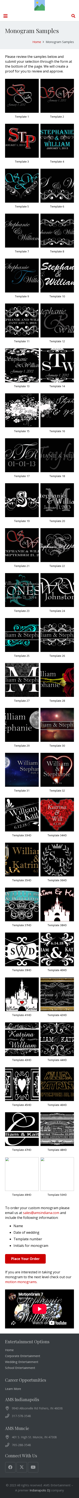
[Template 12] (57, 325)
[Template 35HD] (22, 864)
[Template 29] (22, 729)
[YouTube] (33, 1467)
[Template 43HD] (22, 1044)
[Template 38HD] (57, 909)
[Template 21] (22, 549)
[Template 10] (57, 280)
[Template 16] (57, 415)
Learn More (13, 1389)
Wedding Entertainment (21, 1362)
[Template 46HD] (57, 1089)
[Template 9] (22, 280)
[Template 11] (22, 325)
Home (9, 1350)
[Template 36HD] (57, 864)
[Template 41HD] (22, 999)
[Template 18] (57, 460)
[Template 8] (57, 235)
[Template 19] (22, 504)
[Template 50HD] (57, 1178)
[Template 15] (22, 415)
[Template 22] (57, 549)
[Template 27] (22, 684)
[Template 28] (57, 684)
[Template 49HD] (22, 1178)
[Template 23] (22, 594)
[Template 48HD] (57, 1134)
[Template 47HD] (22, 1134)
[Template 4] (57, 145)
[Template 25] (22, 639)
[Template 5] (22, 190)
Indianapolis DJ (39, 1490)
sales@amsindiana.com (41, 1212)
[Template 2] (57, 100)
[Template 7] (22, 235)
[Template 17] (22, 460)
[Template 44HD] (57, 1044)
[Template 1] (22, 100)
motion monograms (21, 1281)
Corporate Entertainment (22, 1356)
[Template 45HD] (22, 1089)
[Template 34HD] (57, 819)
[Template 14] (57, 370)
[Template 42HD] (57, 999)
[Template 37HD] (22, 909)
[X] (21, 1467)
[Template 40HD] (57, 954)
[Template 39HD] (22, 954)
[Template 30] (57, 729)
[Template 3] (22, 145)
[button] (5, 16)
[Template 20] (57, 504)
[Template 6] (57, 190)
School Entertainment (20, 1368)
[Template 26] (57, 639)
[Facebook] (10, 1467)
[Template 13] (22, 370)
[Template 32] (57, 774)
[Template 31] (22, 774)
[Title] (39, 5)
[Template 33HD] (22, 819)
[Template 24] (57, 594)
